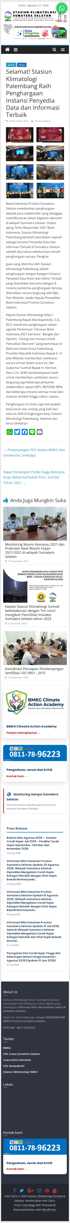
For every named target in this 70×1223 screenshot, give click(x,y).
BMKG (7, 1048)
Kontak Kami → (17, 776)
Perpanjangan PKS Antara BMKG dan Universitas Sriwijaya (34, 452)
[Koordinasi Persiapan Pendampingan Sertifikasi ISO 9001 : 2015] (35, 648)
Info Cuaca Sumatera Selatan (21, 1054)
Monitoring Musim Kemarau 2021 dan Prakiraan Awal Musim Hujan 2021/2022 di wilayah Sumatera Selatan (35, 550)
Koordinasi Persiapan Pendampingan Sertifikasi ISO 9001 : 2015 (34, 670)
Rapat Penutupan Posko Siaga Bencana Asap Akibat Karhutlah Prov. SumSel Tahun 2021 (34, 477)
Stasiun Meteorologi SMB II (20, 1072)
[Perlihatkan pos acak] (63, 49)
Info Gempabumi (13, 1066)
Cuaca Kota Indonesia (17, 1060)
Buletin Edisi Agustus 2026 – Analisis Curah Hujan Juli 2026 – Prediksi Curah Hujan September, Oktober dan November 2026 (33, 843)
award (11, 64)
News (22, 64)
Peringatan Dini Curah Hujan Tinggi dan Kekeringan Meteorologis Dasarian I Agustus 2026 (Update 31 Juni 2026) (33, 956)
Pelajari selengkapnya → (23, 733)
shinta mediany (42, 121)
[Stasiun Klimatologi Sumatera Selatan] (7, 50)
